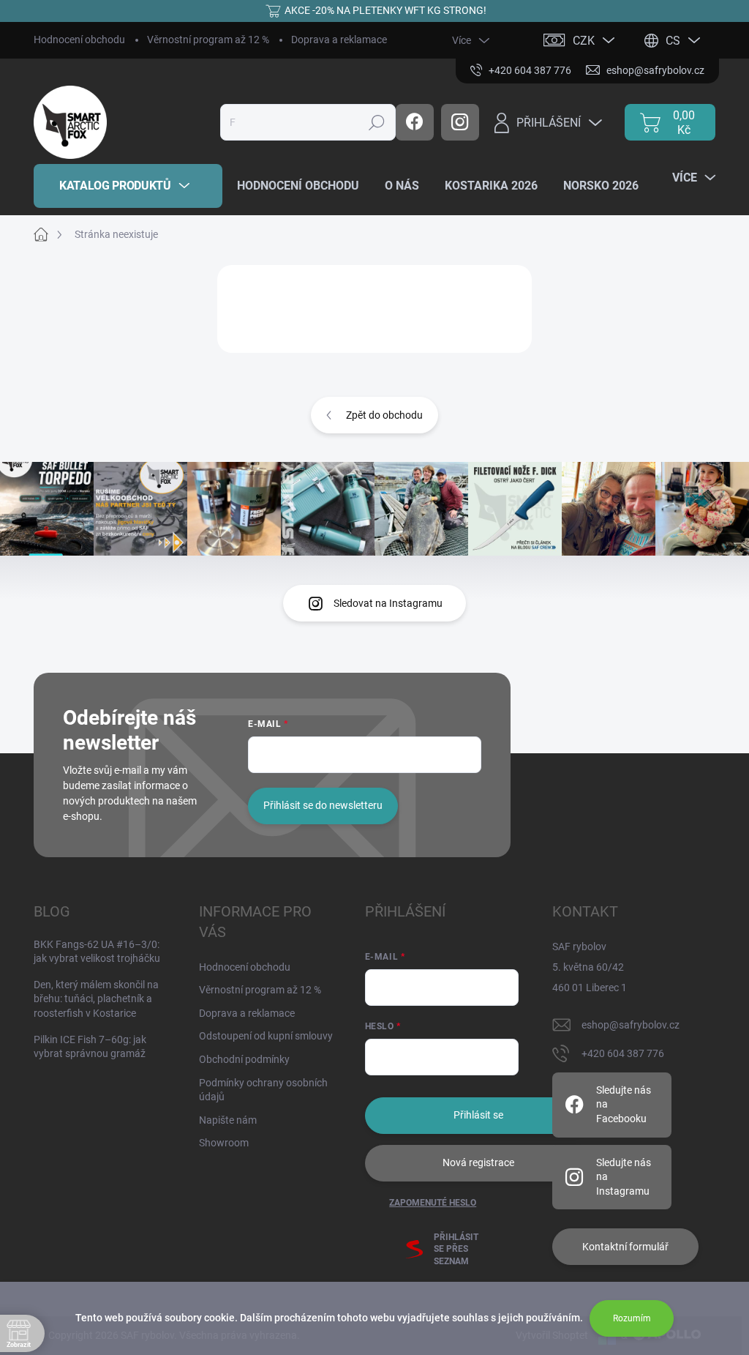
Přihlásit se (478, 1115)
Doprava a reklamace (339, 39)
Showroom (224, 1143)
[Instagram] (460, 122)
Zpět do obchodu (384, 415)
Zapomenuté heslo (432, 1203)
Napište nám (228, 1120)
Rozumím (632, 1318)
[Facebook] (415, 122)
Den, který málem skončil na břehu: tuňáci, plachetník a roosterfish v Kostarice (96, 999)
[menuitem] (128, 186)
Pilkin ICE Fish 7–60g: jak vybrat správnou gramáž (90, 1047)
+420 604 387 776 (622, 1053)
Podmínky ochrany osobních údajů (263, 1090)
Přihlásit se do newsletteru (323, 805)
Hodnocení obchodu (79, 39)
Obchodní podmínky (244, 1059)
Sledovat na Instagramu (388, 603)
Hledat (377, 122)
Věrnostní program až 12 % (208, 39)
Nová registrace (478, 1162)
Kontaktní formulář (625, 1247)
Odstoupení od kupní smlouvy (266, 1036)
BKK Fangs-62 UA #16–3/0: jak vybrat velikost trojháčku (97, 951)
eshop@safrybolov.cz (630, 1025)
